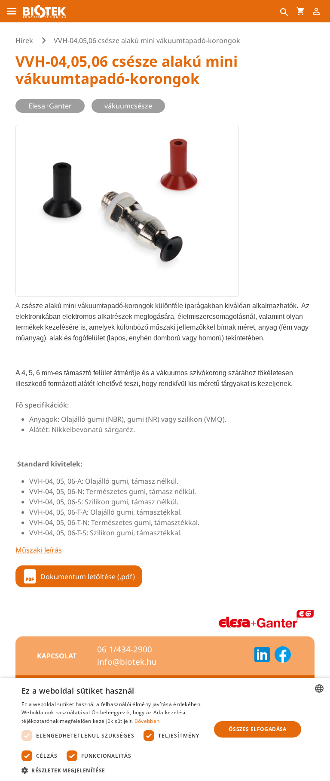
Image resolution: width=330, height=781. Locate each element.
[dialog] (165, 729)
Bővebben (146, 721)
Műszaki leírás (38, 550)
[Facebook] (282, 655)
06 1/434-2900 (124, 649)
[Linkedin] (262, 655)
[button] (113, 770)
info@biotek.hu (127, 661)
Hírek (24, 40)
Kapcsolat (56, 656)
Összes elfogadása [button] (258, 729)
